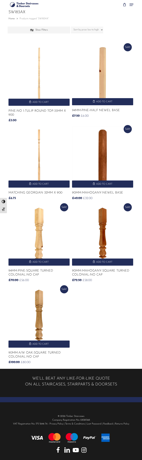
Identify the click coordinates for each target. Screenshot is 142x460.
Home (11, 18)
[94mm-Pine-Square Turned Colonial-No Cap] (39, 235)
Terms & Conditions (75, 424)
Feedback (108, 424)
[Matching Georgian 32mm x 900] (39, 157)
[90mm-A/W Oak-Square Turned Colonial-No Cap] (39, 317)
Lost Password (94, 424)
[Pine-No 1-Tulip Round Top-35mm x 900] (39, 75)
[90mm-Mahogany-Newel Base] (102, 157)
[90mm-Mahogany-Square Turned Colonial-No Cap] (102, 235)
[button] (131, 4)
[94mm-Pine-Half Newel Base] (102, 75)
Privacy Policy (56, 424)
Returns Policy (122, 424)
